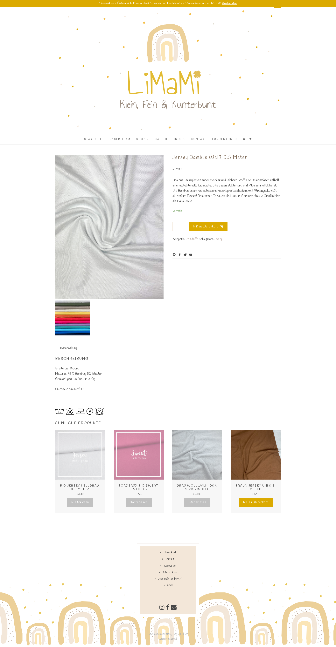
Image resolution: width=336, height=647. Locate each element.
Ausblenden (229, 3)
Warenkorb (170, 553)
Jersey (218, 239)
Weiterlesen (80, 502)
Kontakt (198, 139)
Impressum (169, 566)
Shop (140, 139)
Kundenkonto (224, 139)
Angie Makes (180, 634)
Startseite (94, 139)
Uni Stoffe (192, 239)
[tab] (68, 348)
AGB (169, 586)
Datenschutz (169, 572)
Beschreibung (68, 348)
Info (178, 139)
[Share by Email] (190, 254)
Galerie (161, 139)
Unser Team (119, 139)
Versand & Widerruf (169, 579)
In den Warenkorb (205, 227)
